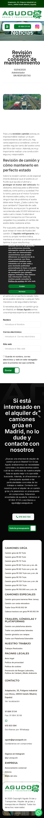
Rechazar (22, 291)
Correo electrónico (12, 332)
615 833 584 (10, 725)
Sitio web (7, 344)
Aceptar (22, 286)
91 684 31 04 (11, 711)
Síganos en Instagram (15, 754)
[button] (38, 812)
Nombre (7, 320)
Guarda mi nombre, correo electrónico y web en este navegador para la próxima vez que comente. (20, 359)
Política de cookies (16, 281)
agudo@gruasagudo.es (15, 739)
